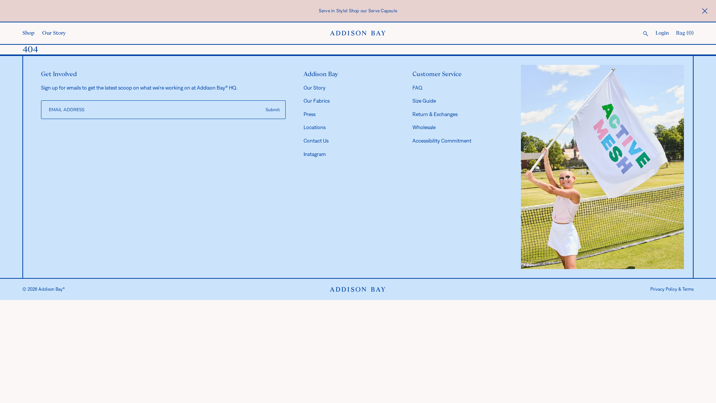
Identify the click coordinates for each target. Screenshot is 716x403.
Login (662, 33)
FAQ (417, 88)
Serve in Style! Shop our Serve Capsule (358, 10)
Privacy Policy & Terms (672, 289)
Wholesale (424, 127)
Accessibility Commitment (441, 141)
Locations (315, 127)
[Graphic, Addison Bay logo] (358, 289)
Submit (273, 110)
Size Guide (424, 101)
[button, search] (645, 34)
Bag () (685, 33)
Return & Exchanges (435, 114)
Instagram (315, 154)
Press (309, 114)
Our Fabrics (317, 101)
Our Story (54, 33)
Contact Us (316, 141)
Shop (28, 33)
